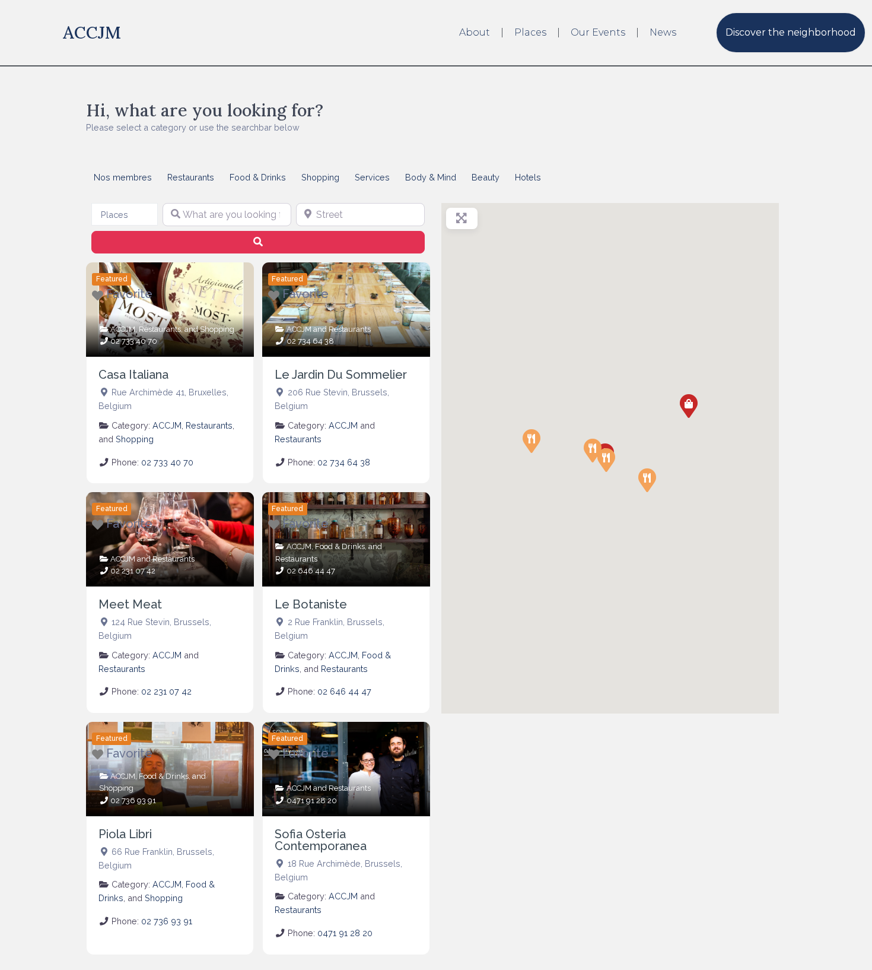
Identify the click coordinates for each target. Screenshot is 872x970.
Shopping (320, 177)
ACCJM (92, 32)
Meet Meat (130, 604)
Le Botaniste (311, 604)
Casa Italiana (133, 374)
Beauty (485, 177)
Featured (112, 279)
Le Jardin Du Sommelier (341, 374)
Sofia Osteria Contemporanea (321, 840)
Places (530, 32)
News (663, 32)
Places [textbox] (114, 215)
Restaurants (190, 177)
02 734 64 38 (310, 341)
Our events (598, 32)
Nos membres (123, 177)
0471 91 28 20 (312, 800)
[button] (689, 406)
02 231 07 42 (132, 570)
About (474, 32)
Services (372, 177)
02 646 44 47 (311, 570)
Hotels (528, 177)
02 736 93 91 (133, 800)
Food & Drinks (258, 177)
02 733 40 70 (133, 341)
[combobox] (124, 214)
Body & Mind (430, 177)
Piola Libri (125, 834)
